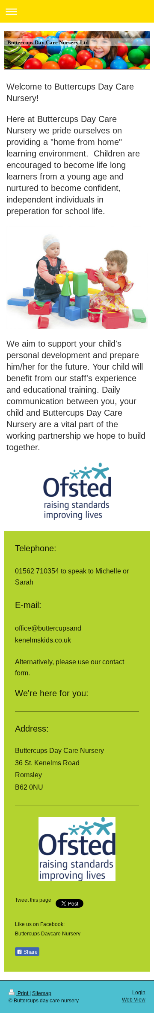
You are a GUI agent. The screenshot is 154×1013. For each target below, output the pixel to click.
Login (138, 993)
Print (23, 993)
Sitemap (41, 993)
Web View (133, 1000)
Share (30, 952)
